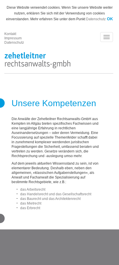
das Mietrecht (30, 203)
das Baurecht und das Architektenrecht (50, 199)
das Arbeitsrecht (32, 189)
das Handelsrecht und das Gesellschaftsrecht (55, 194)
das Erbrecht (30, 208)
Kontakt (10, 34)
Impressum (13, 38)
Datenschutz (96, 19)
